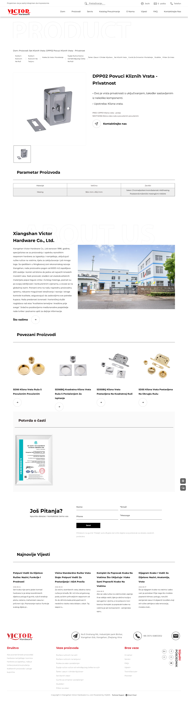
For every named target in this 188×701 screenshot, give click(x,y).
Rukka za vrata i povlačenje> (68, 663)
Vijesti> (128, 667)
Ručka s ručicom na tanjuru (33, 58)
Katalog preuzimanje (109, 12)
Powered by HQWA (101, 695)
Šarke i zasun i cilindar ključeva (100, 57)
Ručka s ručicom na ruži (18, 58)
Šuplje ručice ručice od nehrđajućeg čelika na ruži (76, 58)
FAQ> (127, 663)
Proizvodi (76, 12)
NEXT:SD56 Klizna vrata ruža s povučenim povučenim (115, 116)
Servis (90, 12)
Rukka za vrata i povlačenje (52, 57)
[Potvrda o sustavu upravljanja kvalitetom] (34, 459)
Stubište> (60, 684)
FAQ (155, 12)
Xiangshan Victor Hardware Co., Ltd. (77, 695)
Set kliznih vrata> (63, 676)
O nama (130, 12)
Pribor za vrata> (62, 688)
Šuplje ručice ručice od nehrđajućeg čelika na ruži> (78, 667)
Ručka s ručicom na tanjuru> (68, 659)
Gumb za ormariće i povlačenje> (70, 680)
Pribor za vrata (168, 57)
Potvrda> (128, 676)
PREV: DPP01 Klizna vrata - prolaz (106, 113)
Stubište (157, 57)
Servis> (128, 659)
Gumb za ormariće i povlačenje (140, 57)
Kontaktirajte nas (172, 12)
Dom (62, 12)
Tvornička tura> (131, 672)
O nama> (128, 655)
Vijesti (144, 12)
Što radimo (20, 319)
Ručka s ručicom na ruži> (67, 655)
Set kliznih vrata (37, 50)
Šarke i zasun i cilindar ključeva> (69, 672)
